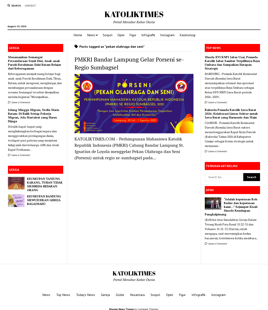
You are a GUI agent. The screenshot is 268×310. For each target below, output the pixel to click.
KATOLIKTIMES (134, 14)
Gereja (105, 295)
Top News (63, 295)
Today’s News (85, 295)
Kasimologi (187, 35)
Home (77, 35)
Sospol (107, 35)
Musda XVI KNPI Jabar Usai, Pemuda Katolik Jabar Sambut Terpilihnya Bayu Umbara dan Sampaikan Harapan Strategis (232, 62)
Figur (132, 35)
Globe (120, 295)
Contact (30, 5)
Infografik (148, 35)
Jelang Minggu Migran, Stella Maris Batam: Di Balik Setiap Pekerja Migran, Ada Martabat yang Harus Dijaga (33, 115)
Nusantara (137, 295)
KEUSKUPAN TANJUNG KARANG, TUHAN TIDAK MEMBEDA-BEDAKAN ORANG (45, 184)
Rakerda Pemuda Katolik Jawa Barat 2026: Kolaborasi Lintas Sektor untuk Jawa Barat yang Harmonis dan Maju (231, 113)
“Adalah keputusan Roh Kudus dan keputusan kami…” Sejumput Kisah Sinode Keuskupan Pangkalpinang (231, 206)
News (91, 35)
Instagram (167, 35)
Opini (120, 35)
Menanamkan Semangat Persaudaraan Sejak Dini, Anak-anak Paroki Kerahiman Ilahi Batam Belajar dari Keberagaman (34, 62)
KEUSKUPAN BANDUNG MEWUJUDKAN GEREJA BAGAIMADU (44, 200)
